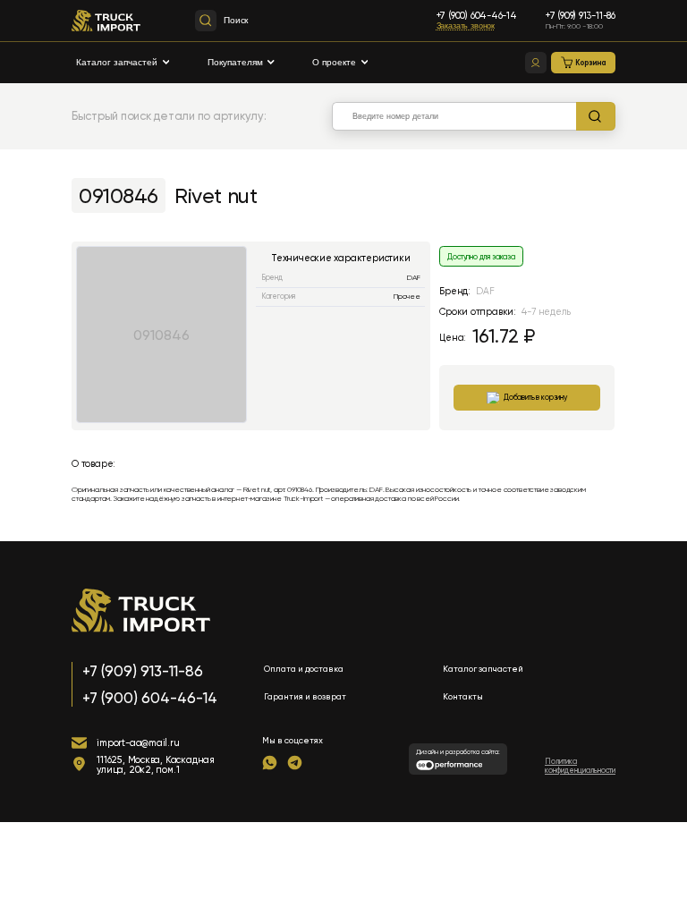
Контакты (463, 696)
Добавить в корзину (535, 397)
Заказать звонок (466, 26)
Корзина (590, 62)
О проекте (334, 62)
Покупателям (235, 62)
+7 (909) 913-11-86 (580, 16)
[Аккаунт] (536, 63)
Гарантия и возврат (305, 696)
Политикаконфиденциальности (580, 766)
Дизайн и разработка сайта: (458, 752)
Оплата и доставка (304, 669)
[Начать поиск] (595, 116)
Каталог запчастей (116, 62)
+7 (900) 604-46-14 (477, 16)
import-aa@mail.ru (138, 743)
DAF (413, 277)
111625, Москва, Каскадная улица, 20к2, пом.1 (156, 765)
